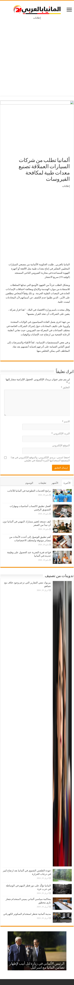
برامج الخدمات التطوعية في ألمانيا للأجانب (29, 490)
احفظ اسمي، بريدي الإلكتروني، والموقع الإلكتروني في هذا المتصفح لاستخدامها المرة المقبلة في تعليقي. (40, 459)
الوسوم (29, 482)
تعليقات (42, 482)
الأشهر (55, 482)
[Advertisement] (37, 55)
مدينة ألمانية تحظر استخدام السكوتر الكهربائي (27, 913)
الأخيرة (67, 482)
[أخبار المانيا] (37, 9)
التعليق (65, 387)
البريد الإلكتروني (60, 433)
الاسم (66, 421)
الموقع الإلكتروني (61, 445)
